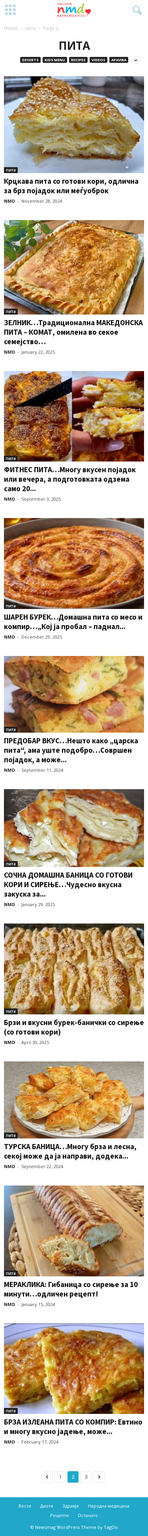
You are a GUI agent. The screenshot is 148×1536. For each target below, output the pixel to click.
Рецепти (59, 1515)
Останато (88, 1515)
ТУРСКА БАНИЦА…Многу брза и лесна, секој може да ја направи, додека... (70, 1151)
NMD (9, 201)
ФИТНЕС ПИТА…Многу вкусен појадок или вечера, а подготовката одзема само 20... (70, 479)
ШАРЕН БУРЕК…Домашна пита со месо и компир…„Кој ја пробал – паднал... (73, 621)
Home (11, 28)
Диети (46, 1506)
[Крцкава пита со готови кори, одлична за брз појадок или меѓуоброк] (74, 124)
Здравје (70, 1506)
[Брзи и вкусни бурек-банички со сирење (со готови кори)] (74, 968)
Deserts (30, 59)
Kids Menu (55, 59)
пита (30, 28)
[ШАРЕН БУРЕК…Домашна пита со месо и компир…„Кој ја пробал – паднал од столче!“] (74, 563)
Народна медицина (108, 1506)
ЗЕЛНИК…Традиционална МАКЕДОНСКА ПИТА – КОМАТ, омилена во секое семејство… (73, 332)
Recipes (78, 59)
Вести (25, 1506)
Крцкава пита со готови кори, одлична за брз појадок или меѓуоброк (71, 185)
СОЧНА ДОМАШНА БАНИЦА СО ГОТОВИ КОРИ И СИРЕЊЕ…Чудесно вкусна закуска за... (68, 884)
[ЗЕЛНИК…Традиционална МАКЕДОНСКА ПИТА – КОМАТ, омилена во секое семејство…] (74, 267)
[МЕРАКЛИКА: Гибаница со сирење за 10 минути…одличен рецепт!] (74, 1230)
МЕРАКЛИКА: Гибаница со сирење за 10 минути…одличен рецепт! (71, 1289)
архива (118, 59)
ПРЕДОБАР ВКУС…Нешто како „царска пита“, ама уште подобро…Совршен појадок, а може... (71, 750)
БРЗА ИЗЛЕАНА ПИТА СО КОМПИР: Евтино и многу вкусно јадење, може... (73, 1426)
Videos (98, 59)
